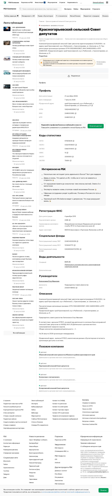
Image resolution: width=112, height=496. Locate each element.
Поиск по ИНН (87, 409)
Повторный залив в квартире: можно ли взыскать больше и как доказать (23, 200)
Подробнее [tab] (43, 56)
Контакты (85, 400)
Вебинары (34, 412)
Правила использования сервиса (63, 416)
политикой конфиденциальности (78, 492)
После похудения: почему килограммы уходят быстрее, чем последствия (22, 258)
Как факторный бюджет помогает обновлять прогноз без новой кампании (23, 89)
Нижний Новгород (35, 462)
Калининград (33, 456)
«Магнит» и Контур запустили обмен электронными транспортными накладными (22, 228)
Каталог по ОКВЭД (58, 400)
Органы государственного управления (51, 39)
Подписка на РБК (27, 2)
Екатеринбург (33, 443)
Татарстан (32, 472)
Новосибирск (33, 446)
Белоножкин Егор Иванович (49, 281)
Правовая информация (88, 443)
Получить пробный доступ (12, 406)
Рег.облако (58, 474)
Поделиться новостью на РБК (13, 403)
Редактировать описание (101, 63)
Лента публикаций (13, 23)
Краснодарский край (36, 459)
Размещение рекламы (10, 449)
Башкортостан (34, 449)
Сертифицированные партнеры (13, 428)
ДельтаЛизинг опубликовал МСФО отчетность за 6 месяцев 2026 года (22, 32)
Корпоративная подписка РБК (13, 409)
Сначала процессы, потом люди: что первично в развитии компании (23, 242)
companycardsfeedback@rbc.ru (98, 472)
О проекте (96, 9)
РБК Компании (13, 2)
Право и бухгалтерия (45, 16)
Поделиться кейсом (9, 419)
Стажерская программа (11, 453)
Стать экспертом (8, 412)
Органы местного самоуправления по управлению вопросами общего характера (73, 39)
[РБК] (5, 2)
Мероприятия (52, 2)
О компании (7, 439)
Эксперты (67, 9)
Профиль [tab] (42, 83)
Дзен (5, 477)
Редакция (6, 446)
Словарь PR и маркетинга (39, 425)
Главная (41, 21)
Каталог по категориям (60, 406)
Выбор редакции (10, 16)
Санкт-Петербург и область (38, 439)
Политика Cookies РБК (89, 424)
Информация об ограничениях (90, 439)
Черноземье (33, 479)
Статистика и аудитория (90, 412)
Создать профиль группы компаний (15, 422)
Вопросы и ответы (88, 421)
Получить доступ (95, 126)
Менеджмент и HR (28, 16)
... (81, 2)
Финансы (105, 16)
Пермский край (34, 466)
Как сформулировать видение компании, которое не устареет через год (22, 319)
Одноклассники (8, 467)
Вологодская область (36, 453)
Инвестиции (39, 2)
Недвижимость (72, 2)
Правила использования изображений (65, 419)
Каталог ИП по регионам (60, 412)
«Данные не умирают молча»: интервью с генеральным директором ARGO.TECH (22, 124)
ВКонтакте (6, 461)
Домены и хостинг (61, 470)
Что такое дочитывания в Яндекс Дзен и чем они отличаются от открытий (23, 155)
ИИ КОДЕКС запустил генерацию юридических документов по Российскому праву (23, 172)
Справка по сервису (89, 403)
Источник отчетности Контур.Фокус (94, 418)
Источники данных (88, 415)
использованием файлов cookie (53, 492)
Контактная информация (11, 443)
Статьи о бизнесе (37, 422)
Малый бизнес (75, 16)
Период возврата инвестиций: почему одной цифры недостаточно (22, 275)
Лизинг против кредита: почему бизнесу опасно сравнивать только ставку (23, 303)
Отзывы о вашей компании (12, 416)
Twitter (5, 464)
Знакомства (59, 480)
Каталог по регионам (59, 403)
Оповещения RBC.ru (61, 451)
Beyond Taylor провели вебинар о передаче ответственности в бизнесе (22, 214)
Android (57, 462)
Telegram (6, 474)
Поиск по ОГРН (87, 406)
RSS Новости (59, 448)
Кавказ (31, 482)
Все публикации (19, 333)
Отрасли (62, 2)
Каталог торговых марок (60, 409)
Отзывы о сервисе (9, 425)
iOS (56, 459)
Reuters (103, 477)
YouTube (6, 471)
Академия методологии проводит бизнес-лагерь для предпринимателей (21, 140)
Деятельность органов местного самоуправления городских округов (82, 265)
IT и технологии (61, 16)
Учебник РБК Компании (39, 419)
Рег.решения (59, 477)
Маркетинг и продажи (91, 16)
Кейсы (76, 9)
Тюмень (31, 476)
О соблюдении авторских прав (90, 446)
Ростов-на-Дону (34, 469)
